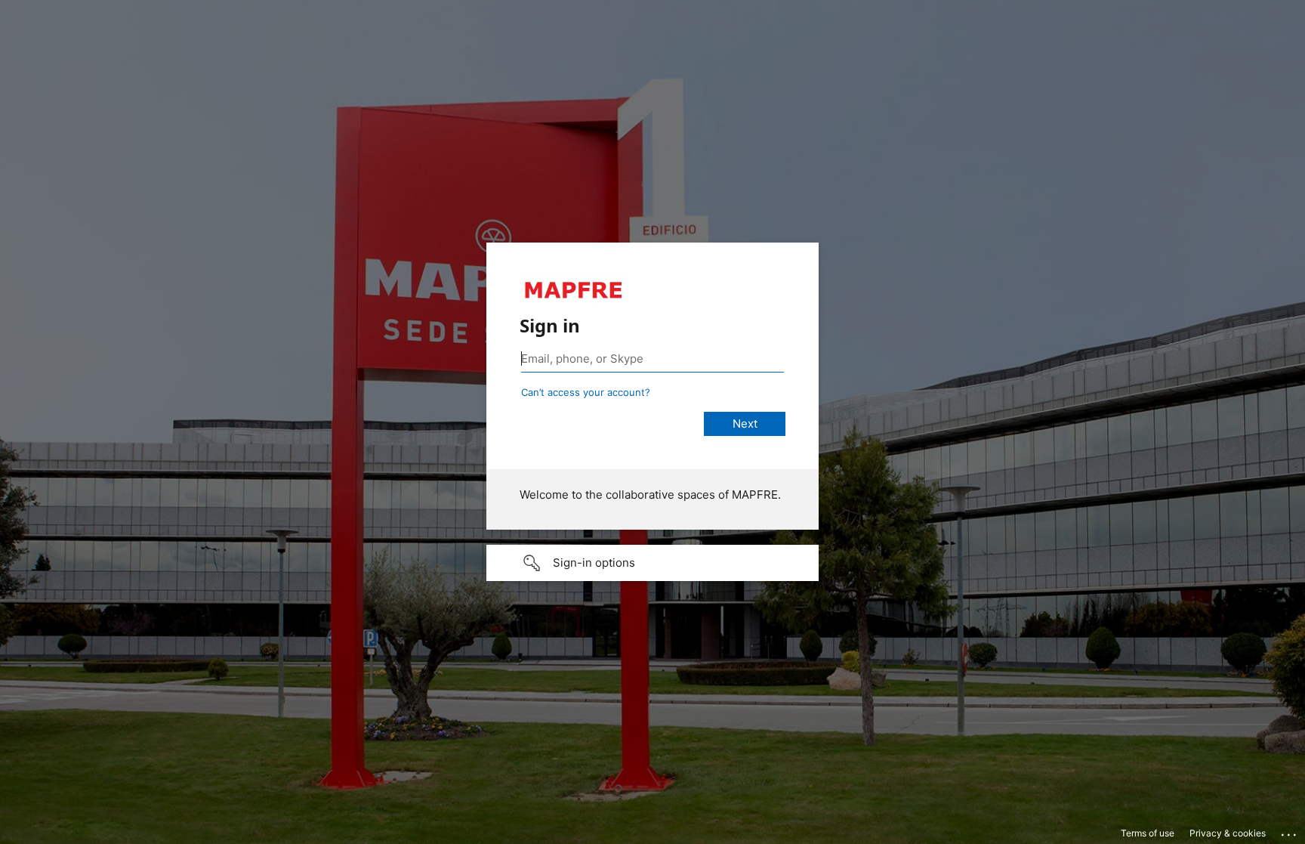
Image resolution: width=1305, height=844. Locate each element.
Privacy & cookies (1227, 833)
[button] (652, 563)
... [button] (1290, 831)
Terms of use (1147, 833)
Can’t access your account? (585, 392)
